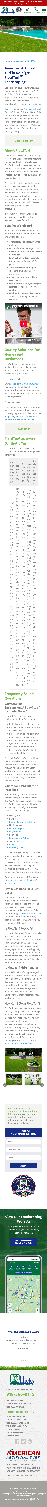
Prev (5, 1085)
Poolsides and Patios (19, 838)
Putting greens (16, 847)
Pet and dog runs (17, 828)
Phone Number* (14, 1150)
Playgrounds (15, 831)
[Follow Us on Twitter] (23, 1441)
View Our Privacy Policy (30, 1492)
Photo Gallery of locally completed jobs (23, 1111)
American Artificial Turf (21, 2)
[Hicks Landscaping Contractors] (11, 10)
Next (42, 1085)
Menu (43, 13)
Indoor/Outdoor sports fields (22, 822)
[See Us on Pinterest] (29, 1441)
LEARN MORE (23, 429)
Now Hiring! (27, 13)
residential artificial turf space (27, 383)
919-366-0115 (20, 1394)
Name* (10, 1142)
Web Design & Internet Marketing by (17, 1499)
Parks (11, 844)
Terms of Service (21, 1495)
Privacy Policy (38, 1494)
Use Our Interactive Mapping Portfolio (24, 1242)
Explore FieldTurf (24, 140)
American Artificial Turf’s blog (18, 1043)
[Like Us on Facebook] (17, 1441)
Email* (10, 1158)
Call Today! (36, 13)
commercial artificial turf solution (21, 418)
